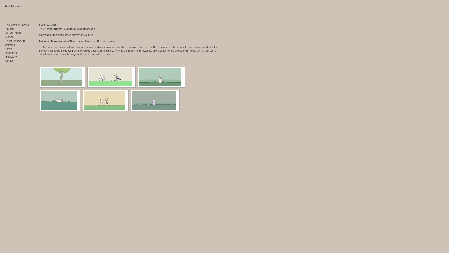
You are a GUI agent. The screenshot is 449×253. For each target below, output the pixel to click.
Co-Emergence (14, 32)
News (8, 48)
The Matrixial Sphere (17, 24)
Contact (9, 60)
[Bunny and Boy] (111, 77)
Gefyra (9, 36)
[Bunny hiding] (62, 77)
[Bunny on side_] (60, 100)
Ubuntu (9, 28)
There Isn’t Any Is (15, 40)
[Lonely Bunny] (155, 100)
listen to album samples (54, 41)
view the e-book (49, 34)
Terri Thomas (13, 6)
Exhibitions (11, 52)
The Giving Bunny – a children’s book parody (67, 28)
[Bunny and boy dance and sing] (105, 100)
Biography (11, 56)
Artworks (10, 44)
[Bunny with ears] (161, 77)
